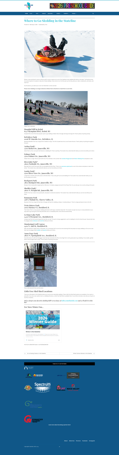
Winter (32, 344)
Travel (74, 13)
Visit (37, 13)
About (66, 440)
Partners (78, 440)
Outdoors (41, 344)
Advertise (71, 440)
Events (44, 13)
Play (31, 13)
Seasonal (50, 13)
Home (26, 13)
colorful (42, 220)
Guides (58, 13)
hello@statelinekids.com (70, 301)
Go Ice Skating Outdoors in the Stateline (36, 353)
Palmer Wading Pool (79, 158)
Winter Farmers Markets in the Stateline (82, 353)
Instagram (92, 440)
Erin (46, 24)
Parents (66, 13)
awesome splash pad (66, 166)
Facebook (85, 440)
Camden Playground (67, 158)
